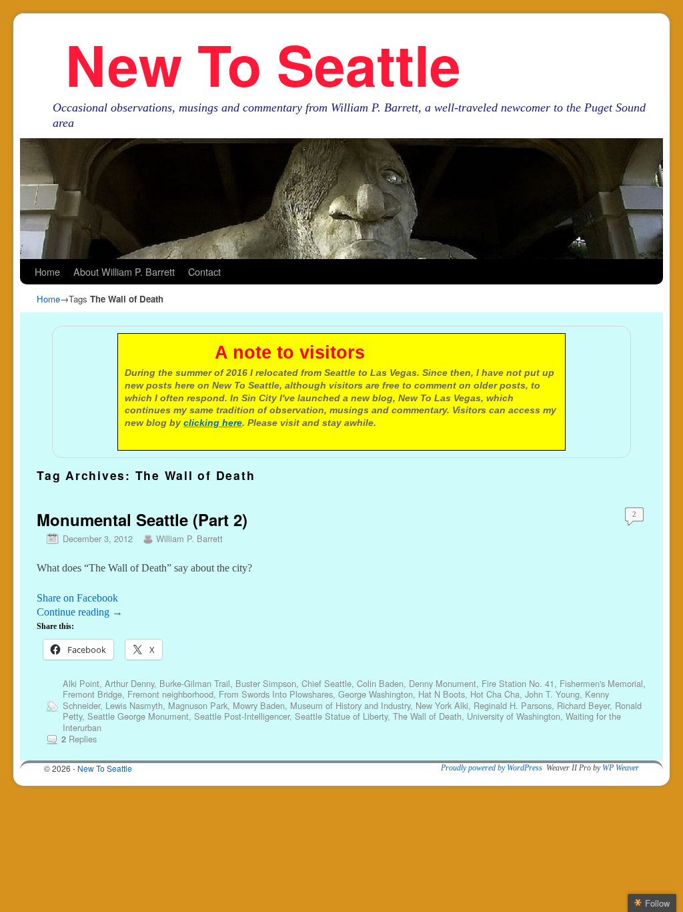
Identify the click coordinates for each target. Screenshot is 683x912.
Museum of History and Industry (350, 705)
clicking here (212, 422)
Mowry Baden (259, 705)
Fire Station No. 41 (518, 683)
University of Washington (513, 716)
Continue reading (80, 612)
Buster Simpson (265, 683)
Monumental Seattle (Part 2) (142, 519)
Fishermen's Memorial (601, 683)
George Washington (375, 694)
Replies (79, 738)
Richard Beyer (583, 705)
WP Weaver (620, 767)
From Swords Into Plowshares (276, 694)
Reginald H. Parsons (513, 705)
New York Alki (442, 705)
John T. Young (552, 694)
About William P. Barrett (124, 271)
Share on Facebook (77, 598)
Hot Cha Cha (495, 694)
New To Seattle (263, 63)
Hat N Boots (441, 694)
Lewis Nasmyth (134, 705)
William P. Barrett (189, 538)
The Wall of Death (427, 716)
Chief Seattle (326, 683)
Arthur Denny (129, 683)
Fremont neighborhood (170, 694)
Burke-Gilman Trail (194, 683)
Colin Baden (380, 683)
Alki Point (81, 683)
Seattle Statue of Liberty (341, 716)
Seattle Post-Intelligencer (241, 716)
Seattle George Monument (138, 716)
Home (47, 271)
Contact (204, 271)
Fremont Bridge (92, 694)
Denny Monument (442, 683)
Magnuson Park (197, 705)
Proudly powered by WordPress (491, 767)
